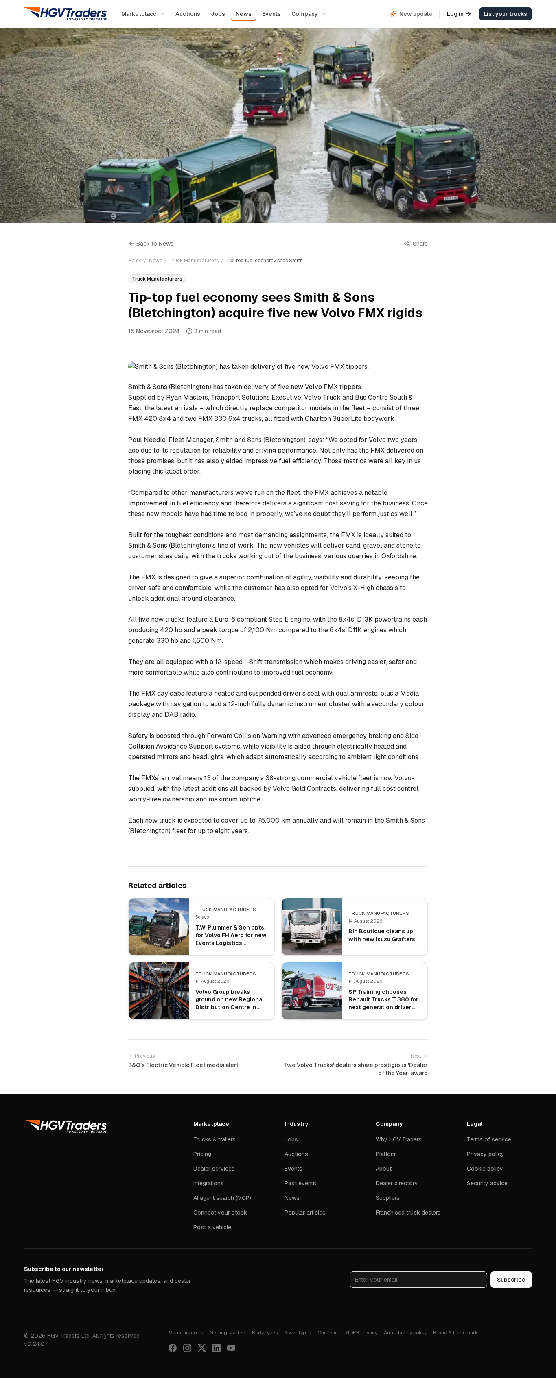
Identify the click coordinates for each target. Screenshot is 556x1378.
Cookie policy (485, 1168)
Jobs (218, 13)
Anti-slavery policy (405, 1333)
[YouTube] (231, 1348)
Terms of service (489, 1139)
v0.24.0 (34, 1344)
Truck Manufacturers (194, 260)
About (384, 1168)
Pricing (202, 1154)
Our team (328, 1333)
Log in (455, 13)
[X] (202, 1348)
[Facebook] (173, 1348)
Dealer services (214, 1168)
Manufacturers (186, 1333)
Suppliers (388, 1198)
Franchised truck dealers (408, 1212)
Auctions (187, 13)
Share (420, 243)
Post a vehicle (212, 1227)
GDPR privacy (361, 1333)
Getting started (227, 1333)
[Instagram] (187, 1348)
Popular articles (305, 1212)
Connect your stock (220, 1212)
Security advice (487, 1183)
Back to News (155, 243)
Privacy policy (485, 1154)
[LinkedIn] (216, 1348)
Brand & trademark (455, 1333)
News (244, 13)
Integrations (208, 1183)
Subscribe (511, 1279)
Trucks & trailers (214, 1139)
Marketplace (139, 13)
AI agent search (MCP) (222, 1198)
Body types (265, 1333)
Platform (386, 1154)
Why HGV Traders (399, 1139)
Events (271, 13)
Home (135, 260)
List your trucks (505, 13)
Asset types (297, 1333)
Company (304, 13)
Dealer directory (397, 1183)
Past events (300, 1183)
